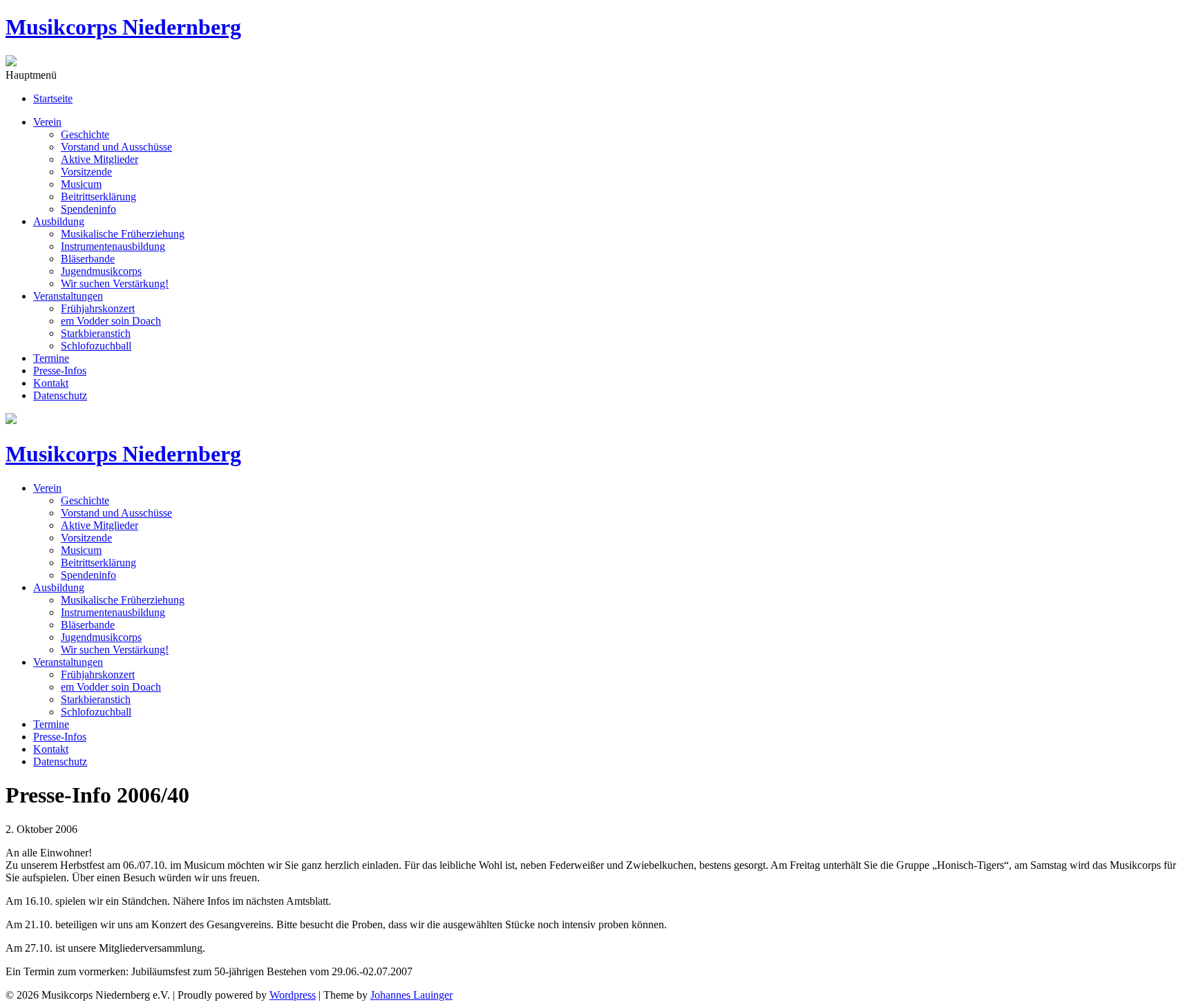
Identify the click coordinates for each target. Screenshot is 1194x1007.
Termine (51, 358)
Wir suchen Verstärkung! (115, 283)
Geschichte (85, 134)
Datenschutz (60, 395)
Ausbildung (58, 221)
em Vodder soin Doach (111, 321)
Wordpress (292, 995)
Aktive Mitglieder (99, 159)
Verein (47, 122)
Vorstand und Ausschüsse (116, 147)
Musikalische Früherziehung (122, 234)
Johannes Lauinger (411, 995)
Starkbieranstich (96, 333)
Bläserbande (88, 259)
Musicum (81, 184)
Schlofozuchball (96, 346)
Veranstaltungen (68, 296)
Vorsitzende (86, 172)
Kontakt (50, 383)
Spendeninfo (88, 209)
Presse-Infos (59, 370)
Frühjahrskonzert (98, 308)
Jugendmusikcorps (101, 271)
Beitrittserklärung (98, 196)
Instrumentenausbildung (113, 246)
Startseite (53, 98)
